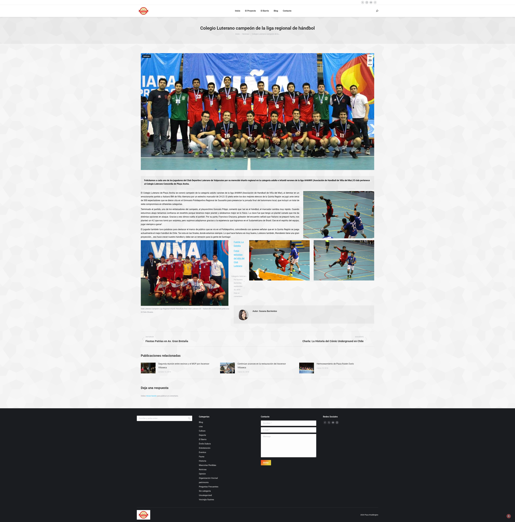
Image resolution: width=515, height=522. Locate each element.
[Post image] (148, 368)
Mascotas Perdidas (207, 465)
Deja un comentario (238, 294)
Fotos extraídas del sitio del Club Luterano (239, 258)
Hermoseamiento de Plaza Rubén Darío (335, 364)
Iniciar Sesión (151, 396)
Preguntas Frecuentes (208, 486)
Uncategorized (205, 495)
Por (238, 281)
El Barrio (203, 439)
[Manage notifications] (509, 516)
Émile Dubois (205, 444)
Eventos (202, 452)
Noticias (146, 56)
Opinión (202, 474)
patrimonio (204, 482)
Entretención (204, 448)
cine (201, 426)
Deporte (202, 435)
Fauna (201, 456)
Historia (202, 461)
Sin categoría (205, 491)
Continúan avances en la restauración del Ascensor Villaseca (262, 366)
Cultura (202, 431)
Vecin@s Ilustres (206, 499)
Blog (201, 422)
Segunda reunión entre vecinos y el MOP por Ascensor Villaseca (183, 366)
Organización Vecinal (208, 478)
